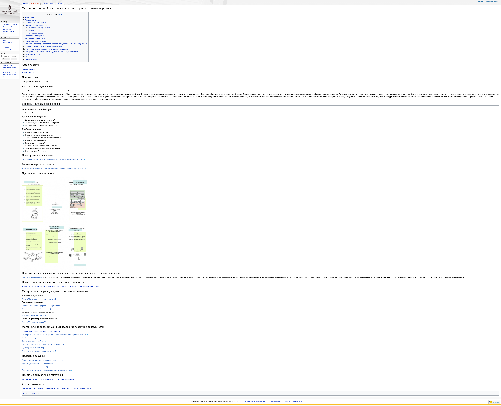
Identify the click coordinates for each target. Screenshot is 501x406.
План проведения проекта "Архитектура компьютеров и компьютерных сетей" (53, 159)
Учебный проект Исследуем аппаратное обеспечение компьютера (48, 379)
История (60, 3)
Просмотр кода (49, 3)
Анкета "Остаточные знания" (33, 322)
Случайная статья (9, 31)
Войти (496, 1)
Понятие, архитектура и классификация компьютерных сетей (46, 370)
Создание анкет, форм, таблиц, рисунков (38, 351)
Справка (6, 34)
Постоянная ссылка (9, 74)
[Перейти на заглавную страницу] (10, 10)
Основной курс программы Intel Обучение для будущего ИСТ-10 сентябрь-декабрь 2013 (57, 388)
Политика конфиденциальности (254, 401)
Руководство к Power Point (32, 348)
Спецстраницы (8, 70)
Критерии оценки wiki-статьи (33, 315)
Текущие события (9, 27)
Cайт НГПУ (7, 40)
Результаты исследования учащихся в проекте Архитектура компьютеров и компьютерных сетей (60, 286)
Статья (25, 3)
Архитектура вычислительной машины (37, 364)
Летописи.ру (7, 45)
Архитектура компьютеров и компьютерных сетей (41, 360)
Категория (27, 393)
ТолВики (6, 47)
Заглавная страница (10, 24)
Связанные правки (9, 67)
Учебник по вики (28, 338)
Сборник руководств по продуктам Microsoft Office (42, 344)
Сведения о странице (10, 77)
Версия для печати (9, 72)
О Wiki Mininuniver (275, 401)
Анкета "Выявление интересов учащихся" (38, 299)
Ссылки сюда (7, 65)
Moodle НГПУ (7, 42)
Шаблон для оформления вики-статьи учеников (41, 331)
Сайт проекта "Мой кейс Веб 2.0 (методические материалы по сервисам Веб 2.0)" (54, 335)
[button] (24, 14)
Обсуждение (35, 3)
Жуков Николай (28, 73)
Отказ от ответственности (293, 401)
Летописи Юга (8, 50)
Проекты (35, 393)
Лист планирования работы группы (36, 309)
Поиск (3, 53)
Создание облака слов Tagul (33, 341)
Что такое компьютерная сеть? (34, 367)
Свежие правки (8, 29)
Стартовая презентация (31, 277)
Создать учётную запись (485, 1)
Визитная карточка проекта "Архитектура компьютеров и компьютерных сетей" (53, 169)
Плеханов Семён (28, 69)
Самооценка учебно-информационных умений (40, 306)
